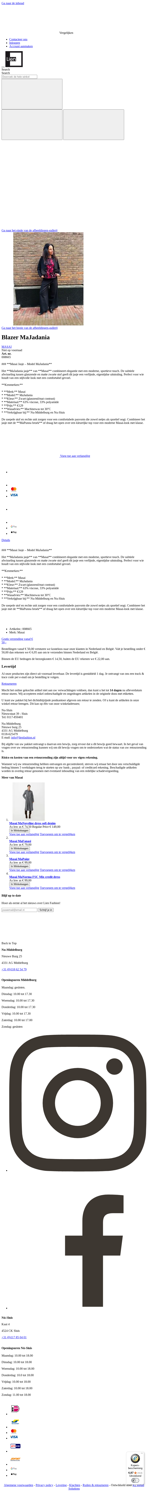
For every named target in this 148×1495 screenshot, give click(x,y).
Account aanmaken (21, 46)
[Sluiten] (93, 124)
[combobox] (19, 77)
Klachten (74, 1485)
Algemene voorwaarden (18, 1485)
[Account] (30, 197)
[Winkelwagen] (30, 227)
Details (6, 540)
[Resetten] (32, 124)
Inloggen (14, 42)
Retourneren (9, 683)
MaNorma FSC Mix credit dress (34, 877)
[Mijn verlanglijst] (30, 167)
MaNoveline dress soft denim (32, 823)
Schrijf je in (46, 909)
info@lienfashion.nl (23, 737)
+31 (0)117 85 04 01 (14, 1337)
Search (6, 73)
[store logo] (14, 66)
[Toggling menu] (3, 67)
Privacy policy (44, 1485)
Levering (61, 1485)
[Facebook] (77, 1308)
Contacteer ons (18, 39)
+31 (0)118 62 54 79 (14, 969)
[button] (24, 834)
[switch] (135, 1480)
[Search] (32, 94)
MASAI (7, 346)
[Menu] (142, 1454)
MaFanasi (20, 841)
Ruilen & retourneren (95, 1485)
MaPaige (19, 859)
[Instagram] (77, 1170)
